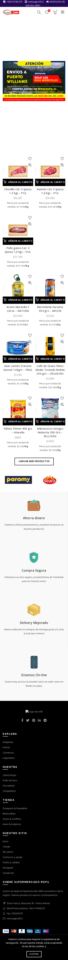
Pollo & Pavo (10, 781)
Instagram (8, 868)
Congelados (9, 791)
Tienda (6, 847)
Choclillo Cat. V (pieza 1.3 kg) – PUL (18, 191)
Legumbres (9, 758)
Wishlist (49, 11)
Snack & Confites (12, 819)
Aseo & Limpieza (12, 824)
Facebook (8, 873)
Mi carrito (8, 852)
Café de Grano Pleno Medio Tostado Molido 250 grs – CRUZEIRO (50, 369)
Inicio (6, 842)
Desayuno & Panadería (15, 808)
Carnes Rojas (9, 775)
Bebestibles (9, 814)
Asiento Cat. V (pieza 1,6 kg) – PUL (50, 191)
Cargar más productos (34, 461)
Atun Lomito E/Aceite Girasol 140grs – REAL (17, 367)
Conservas (8, 753)
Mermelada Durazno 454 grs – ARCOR (50, 308)
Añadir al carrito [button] (20, 182)
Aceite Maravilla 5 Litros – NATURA (18, 308)
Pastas (6, 747)
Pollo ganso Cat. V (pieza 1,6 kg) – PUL (18, 250)
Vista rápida (30, 165)
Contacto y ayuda (12, 857)
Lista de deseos (30, 159)
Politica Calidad (11, 863)
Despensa (8, 742)
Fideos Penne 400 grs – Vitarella (18, 430)
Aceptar (33, 954)
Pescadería (9, 786)
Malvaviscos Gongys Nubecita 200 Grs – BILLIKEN (50, 432)
